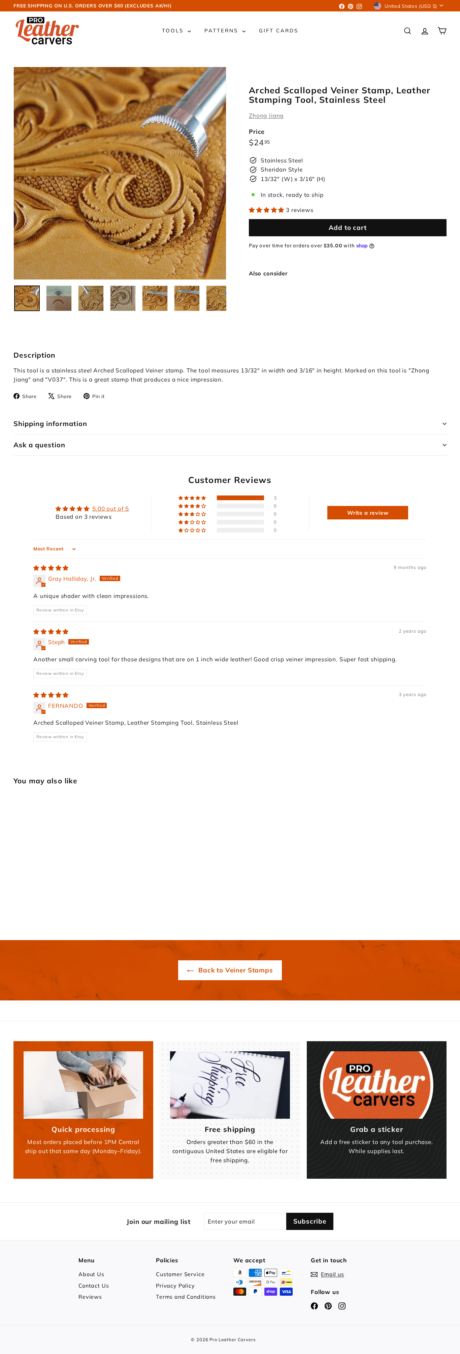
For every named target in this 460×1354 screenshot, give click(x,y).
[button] (267, 209)
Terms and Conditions (186, 1296)
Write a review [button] (368, 512)
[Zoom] (120, 173)
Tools (174, 30)
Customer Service (180, 1274)
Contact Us (93, 1285)
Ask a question (39, 445)
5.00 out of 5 (110, 508)
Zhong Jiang (266, 115)
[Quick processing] (83, 1085)
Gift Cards (278, 30)
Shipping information (50, 423)
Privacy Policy (175, 1285)
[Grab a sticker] (376, 1085)
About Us (91, 1274)
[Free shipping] (230, 1085)
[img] (51, 567)
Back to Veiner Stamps (234, 970)
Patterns (222, 30)
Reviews (90, 1296)
